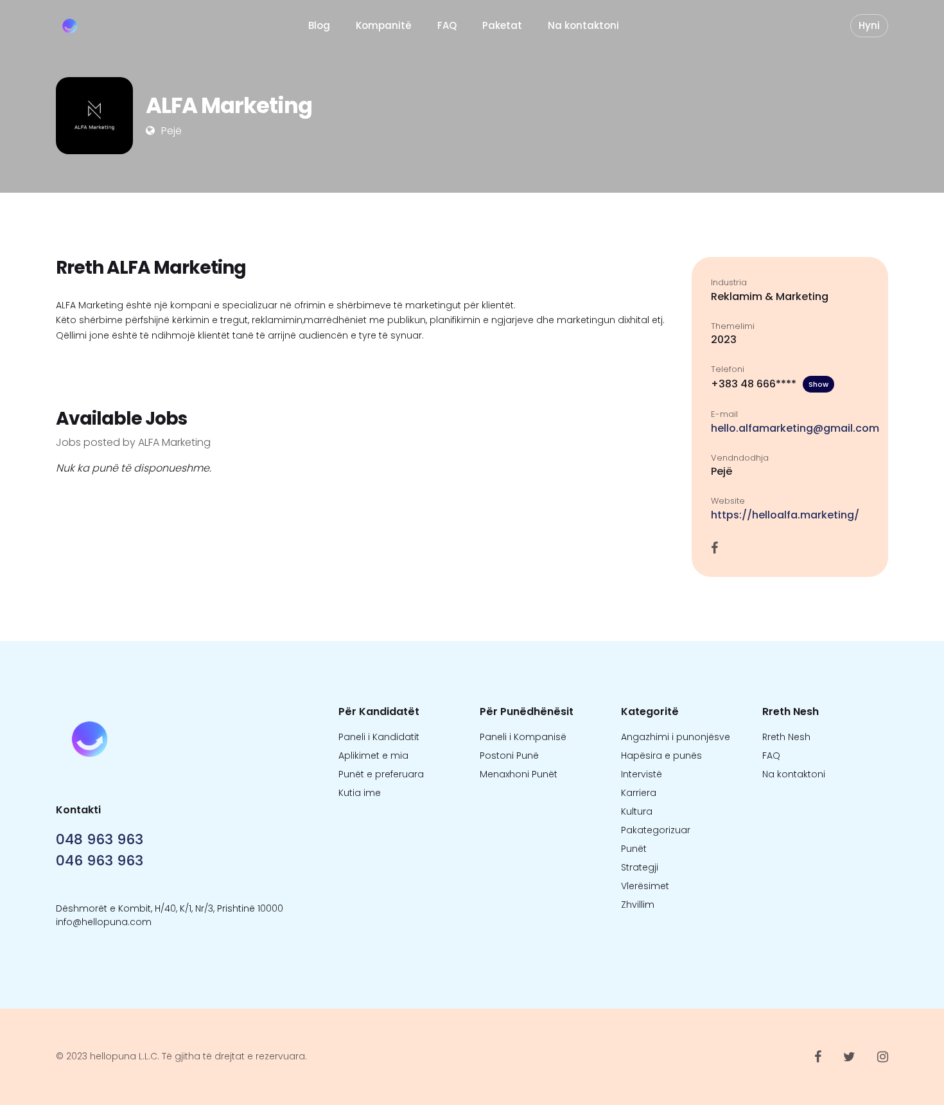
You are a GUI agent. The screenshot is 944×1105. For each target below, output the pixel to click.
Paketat (502, 25)
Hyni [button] (869, 25)
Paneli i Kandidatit (378, 736)
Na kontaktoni (583, 25)
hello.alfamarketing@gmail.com (795, 428)
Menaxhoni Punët (518, 774)
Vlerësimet (645, 886)
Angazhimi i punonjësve (675, 736)
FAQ (447, 25)
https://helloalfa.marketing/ (785, 515)
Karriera (638, 792)
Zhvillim (637, 904)
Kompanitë (384, 25)
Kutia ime (359, 792)
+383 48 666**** (769, 383)
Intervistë (641, 774)
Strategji (639, 867)
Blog (319, 25)
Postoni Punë (509, 755)
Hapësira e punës (661, 755)
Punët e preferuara (381, 774)
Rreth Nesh (786, 736)
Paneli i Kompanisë (523, 736)
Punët (634, 848)
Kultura (636, 811)
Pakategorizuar (655, 830)
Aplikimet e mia (373, 755)
